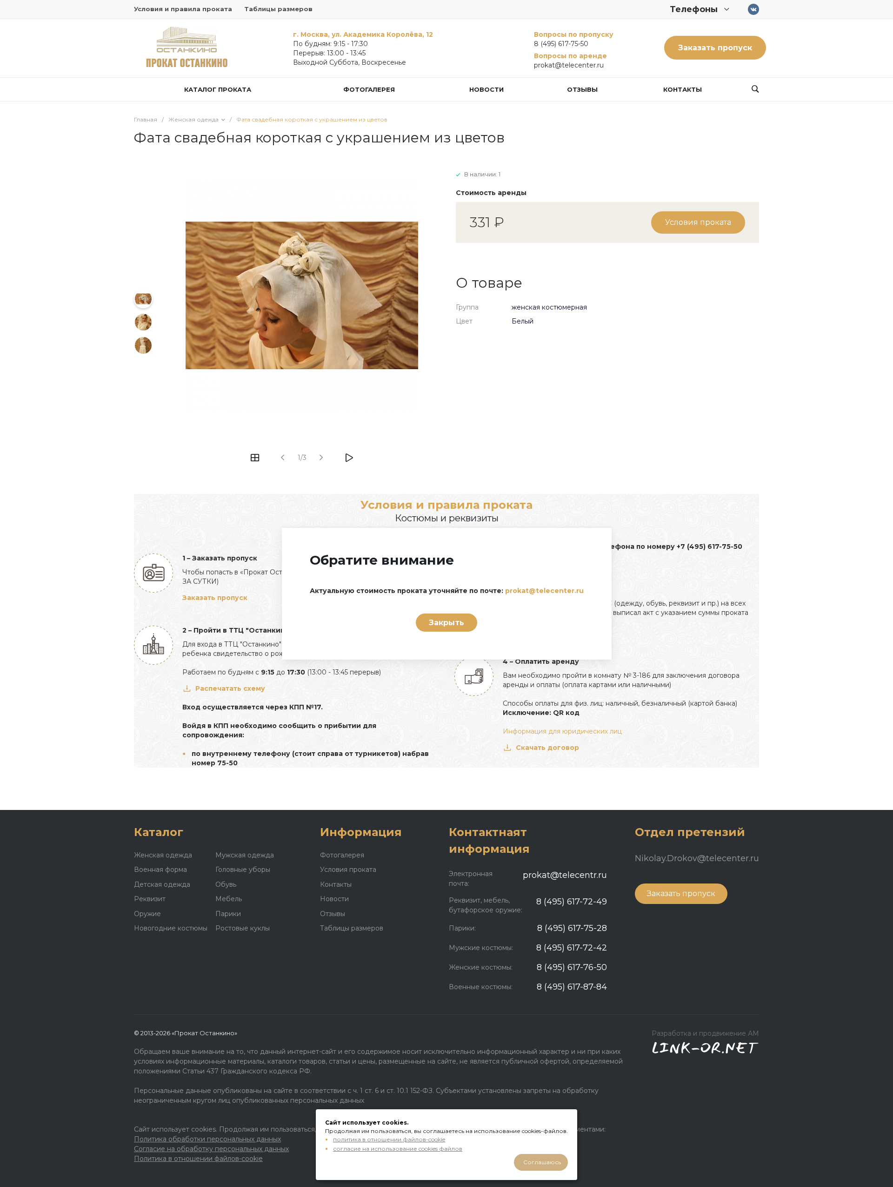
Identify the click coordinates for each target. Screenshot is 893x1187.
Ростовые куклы (242, 928)
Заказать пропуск (715, 47)
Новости (334, 899)
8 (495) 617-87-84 (572, 987)
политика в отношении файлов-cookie (389, 1139)
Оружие (147, 914)
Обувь (225, 884)
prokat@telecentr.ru (565, 875)
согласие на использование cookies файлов (397, 1148)
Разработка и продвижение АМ (705, 1033)
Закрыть (446, 622)
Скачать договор (547, 747)
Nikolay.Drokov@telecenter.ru (697, 858)
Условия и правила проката (183, 9)
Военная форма (160, 869)
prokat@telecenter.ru (569, 65)
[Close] (593, 542)
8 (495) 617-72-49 (571, 902)
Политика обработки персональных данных (207, 1139)
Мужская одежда (244, 855)
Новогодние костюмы (170, 928)
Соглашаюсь (542, 1162)
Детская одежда (162, 884)
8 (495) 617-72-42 (571, 948)
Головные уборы (242, 869)
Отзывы (332, 914)
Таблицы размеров (278, 9)
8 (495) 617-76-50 (572, 967)
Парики (228, 914)
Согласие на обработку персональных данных (211, 1149)
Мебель (228, 899)
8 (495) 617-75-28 (572, 928)
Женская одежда (163, 855)
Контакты (336, 884)
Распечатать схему (230, 688)
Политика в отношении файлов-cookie (198, 1158)
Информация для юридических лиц (562, 731)
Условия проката (698, 222)
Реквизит (150, 899)
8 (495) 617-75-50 (561, 44)
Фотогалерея (342, 855)
